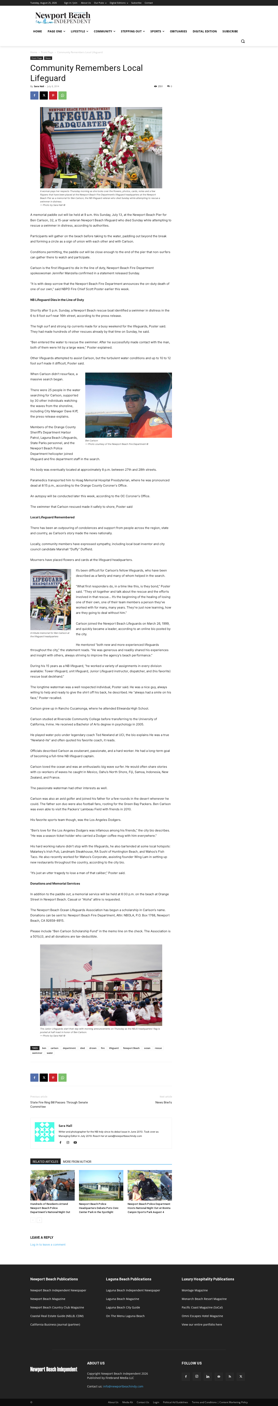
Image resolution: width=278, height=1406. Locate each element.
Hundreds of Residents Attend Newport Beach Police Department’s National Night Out (50, 1208)
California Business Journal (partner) (55, 1324)
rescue (158, 1048)
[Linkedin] (208, 1377)
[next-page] (39, 1220)
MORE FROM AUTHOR (77, 1161)
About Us (113, 1402)
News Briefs (163, 1102)
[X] (44, 95)
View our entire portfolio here (202, 1324)
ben (44, 1048)
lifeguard (114, 1048)
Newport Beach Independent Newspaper (58, 1290)
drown (92, 1048)
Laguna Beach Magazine (122, 1299)
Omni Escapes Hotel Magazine (202, 1316)
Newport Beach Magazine (47, 1299)
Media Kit (127, 1402)
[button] (243, 41)
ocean (147, 1048)
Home (33, 52)
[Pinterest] (53, 95)
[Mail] (219, 1377)
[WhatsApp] (62, 95)
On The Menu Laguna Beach (125, 1316)
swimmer (37, 1052)
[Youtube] (76, 1142)
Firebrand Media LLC (120, 1378)
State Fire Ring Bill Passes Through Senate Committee (59, 1105)
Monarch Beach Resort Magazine (204, 1299)
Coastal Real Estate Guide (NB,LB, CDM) (56, 1316)
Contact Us (143, 1402)
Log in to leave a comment (48, 1244)
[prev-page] (32, 1220)
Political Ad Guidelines (175, 1402)
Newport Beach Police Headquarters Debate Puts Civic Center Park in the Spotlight (99, 1208)
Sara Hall (39, 86)
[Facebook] (34, 95)
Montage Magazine (195, 1290)
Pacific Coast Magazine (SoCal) (202, 1307)
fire (103, 1048)
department (69, 1048)
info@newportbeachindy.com (123, 1386)
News (48, 58)
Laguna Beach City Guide (123, 1307)
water (50, 1052)
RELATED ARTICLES (45, 1161)
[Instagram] (69, 1142)
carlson (54, 1048)
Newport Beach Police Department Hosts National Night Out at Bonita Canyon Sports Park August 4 (149, 1208)
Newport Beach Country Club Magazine (57, 1307)
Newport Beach (131, 1048)
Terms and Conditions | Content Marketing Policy (220, 1402)
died (82, 1048)
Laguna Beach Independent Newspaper (133, 1290)
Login (156, 1402)
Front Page (47, 52)
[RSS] (230, 1377)
